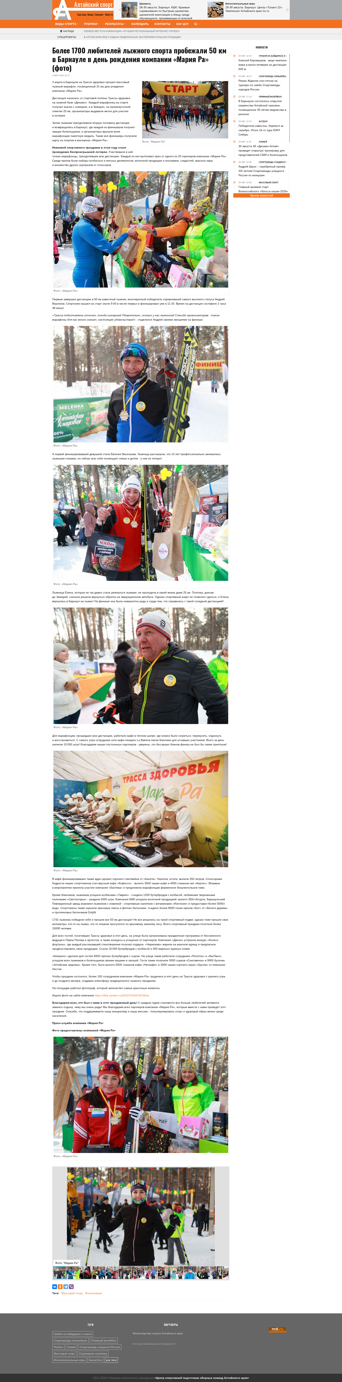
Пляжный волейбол (103, 1340)
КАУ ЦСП (182, 24)
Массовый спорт (71, 1293)
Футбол (58, 1347)
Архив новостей (261, 195)
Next (288, 10)
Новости (262, 47)
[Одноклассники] (60, 1286)
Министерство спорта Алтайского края (158, 1333)
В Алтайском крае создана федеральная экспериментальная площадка (132, 37)
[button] (225, 1171)
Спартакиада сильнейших (70, 1340)
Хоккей (71, 1347)
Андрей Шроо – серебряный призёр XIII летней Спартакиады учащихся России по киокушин (261, 171)
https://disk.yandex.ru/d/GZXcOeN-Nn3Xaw (122, 995)
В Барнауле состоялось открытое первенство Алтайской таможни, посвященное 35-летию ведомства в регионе (262, 107)
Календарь (140, 24)
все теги (111, 1360)
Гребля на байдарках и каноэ (73, 1334)
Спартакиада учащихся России (100, 1347)
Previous (120, 10)
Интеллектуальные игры (69, 1360)
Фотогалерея (93, 1293)
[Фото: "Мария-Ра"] (140, 229)
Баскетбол (95, 1360)
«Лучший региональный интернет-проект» (132, 31)
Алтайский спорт (93, 4)
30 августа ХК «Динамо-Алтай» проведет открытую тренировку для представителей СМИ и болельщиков (262, 150)
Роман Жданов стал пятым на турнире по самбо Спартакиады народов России (259, 85)
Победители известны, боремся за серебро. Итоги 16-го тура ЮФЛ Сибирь (260, 130)
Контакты (162, 24)
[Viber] (71, 1286)
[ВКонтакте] (54, 1286)
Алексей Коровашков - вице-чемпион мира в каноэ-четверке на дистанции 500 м (262, 65)
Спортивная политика (93, 1353)
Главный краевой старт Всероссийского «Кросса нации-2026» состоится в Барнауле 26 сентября (263, 191)
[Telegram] (65, 1286)
